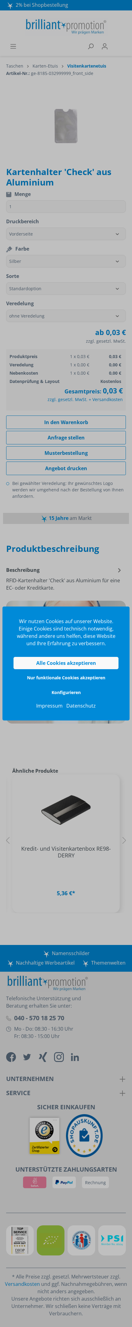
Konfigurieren (66, 692)
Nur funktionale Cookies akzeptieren (66, 678)
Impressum (49, 705)
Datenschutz (81, 705)
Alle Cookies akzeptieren (66, 663)
